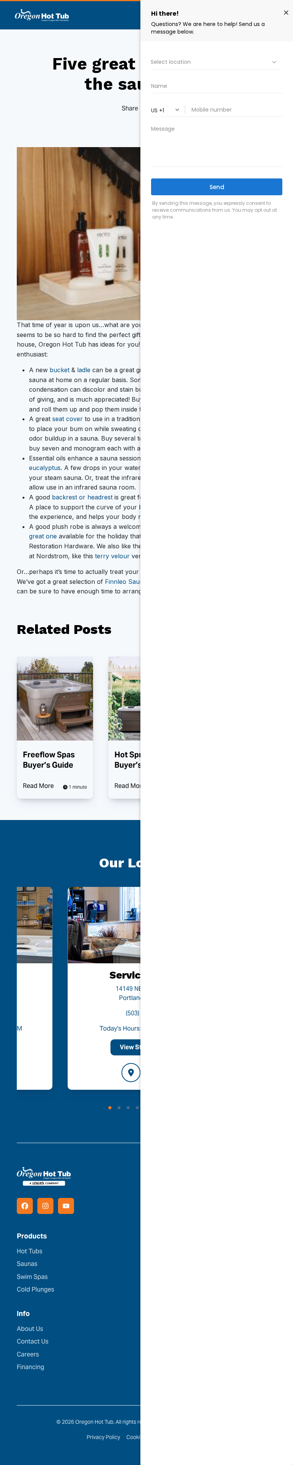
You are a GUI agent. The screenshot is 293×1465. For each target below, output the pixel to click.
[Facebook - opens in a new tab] (24, 1206)
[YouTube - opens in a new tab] (66, 1206)
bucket (59, 370)
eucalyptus (45, 468)
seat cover (67, 419)
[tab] (109, 1107)
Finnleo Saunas (127, 581)
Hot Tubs (29, 1251)
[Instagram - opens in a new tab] (45, 1206)
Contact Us (32, 1341)
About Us (30, 1329)
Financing (30, 1367)
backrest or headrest (82, 497)
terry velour (112, 556)
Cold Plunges (35, 1289)
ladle (83, 370)
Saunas (27, 1264)
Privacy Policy (103, 1437)
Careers (28, 1354)
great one (43, 536)
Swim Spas (32, 1277)
